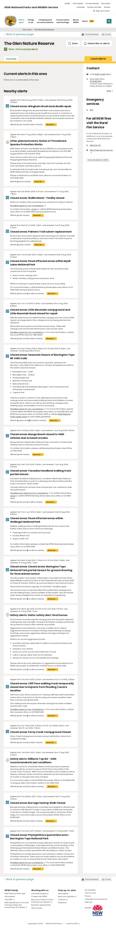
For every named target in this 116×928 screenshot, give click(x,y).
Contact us (63, 899)
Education (105, 3)
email (34, 209)
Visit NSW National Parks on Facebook (7, 923)
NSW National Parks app (15, 893)
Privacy (88, 896)
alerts (98, 58)
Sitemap (88, 902)
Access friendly (92, 3)
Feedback (62, 902)
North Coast (100, 74)
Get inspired (78, 3)
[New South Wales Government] (97, 910)
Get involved (36, 908)
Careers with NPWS (39, 896)
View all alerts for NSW (98, 160)
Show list (50, 124)
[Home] (11, 21)
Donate (88, 908)
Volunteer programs (40, 893)
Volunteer (81, 7)
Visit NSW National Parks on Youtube (19, 923)
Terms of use (90, 893)
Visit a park (27, 30)
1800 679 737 (95, 145)
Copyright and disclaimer (96, 899)
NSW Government (53, 923)
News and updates (66, 896)
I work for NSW (72, 923)
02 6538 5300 (96, 81)
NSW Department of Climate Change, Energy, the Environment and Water (17, 905)
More (109, 91)
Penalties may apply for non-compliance (29, 493)
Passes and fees (94, 7)
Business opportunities (41, 905)
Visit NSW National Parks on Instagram (13, 923)
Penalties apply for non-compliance (26, 205)
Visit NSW (8, 899)
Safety (67, 3)
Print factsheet (91, 34)
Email (108, 34)
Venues (107, 7)
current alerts (30, 49)
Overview (11, 58)
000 (91, 110)
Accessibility (90, 890)
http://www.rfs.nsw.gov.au (101, 150)
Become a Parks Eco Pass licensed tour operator (42, 900)
